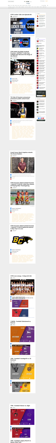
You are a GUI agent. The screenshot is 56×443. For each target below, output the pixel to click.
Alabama (13, 5)
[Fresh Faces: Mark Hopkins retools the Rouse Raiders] (22, 165)
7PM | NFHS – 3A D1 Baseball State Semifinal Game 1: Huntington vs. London (42, 78)
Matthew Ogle (14, 230)
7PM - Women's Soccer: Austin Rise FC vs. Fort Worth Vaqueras (41, 48)
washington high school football (27, 218)
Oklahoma (26, 5)
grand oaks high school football (27, 89)
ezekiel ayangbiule (30, 129)
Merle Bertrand (14, 155)
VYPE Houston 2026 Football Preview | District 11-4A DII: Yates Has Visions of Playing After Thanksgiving (22, 184)
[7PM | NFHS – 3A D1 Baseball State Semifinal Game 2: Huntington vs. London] (37, 68)
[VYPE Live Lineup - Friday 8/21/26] (22, 287)
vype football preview (21, 85)
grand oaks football (21, 89)
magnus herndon (30, 87)
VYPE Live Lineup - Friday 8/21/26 (21, 276)
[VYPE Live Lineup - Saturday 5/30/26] (37, 80)
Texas (11, 5)
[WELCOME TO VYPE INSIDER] (37, 109)
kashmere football (14, 220)
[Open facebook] (41, 5)
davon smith (22, 129)
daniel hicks (30, 220)
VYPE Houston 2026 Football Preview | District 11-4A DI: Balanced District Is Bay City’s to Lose (22, 227)
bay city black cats (24, 258)
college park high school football (15, 87)
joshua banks (21, 131)
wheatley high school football (25, 219)
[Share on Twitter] (10, 37)
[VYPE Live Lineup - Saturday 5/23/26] (37, 85)
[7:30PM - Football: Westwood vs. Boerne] (22, 334)
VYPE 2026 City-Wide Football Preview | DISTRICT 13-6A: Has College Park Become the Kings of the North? (21, 54)
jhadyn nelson (13, 131)
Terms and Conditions (41, 46)
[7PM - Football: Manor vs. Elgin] (22, 417)
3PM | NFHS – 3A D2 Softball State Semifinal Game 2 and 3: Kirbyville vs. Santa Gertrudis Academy (42, 88)
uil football (19, 255)
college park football (29, 86)
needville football (20, 259)
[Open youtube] (45, 5)
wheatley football (20, 219)
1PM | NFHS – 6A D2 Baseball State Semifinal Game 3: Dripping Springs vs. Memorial (42, 63)
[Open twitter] (43, 5)
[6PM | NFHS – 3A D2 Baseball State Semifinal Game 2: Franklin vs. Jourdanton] (37, 65)
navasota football (28, 258)
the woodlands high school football (15, 89)
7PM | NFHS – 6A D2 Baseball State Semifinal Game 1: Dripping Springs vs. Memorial (42, 83)
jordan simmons (17, 131)
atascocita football (14, 127)
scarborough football (22, 220)
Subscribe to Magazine (11, 1)
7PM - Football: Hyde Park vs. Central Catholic (30, 317)
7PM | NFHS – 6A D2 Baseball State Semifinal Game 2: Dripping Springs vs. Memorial (42, 71)
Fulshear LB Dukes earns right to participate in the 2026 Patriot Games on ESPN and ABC (42, 24)
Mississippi (23, 5)
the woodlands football (30, 88)
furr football (18, 220)
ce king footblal (21, 128)
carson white (17, 128)
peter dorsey (13, 221)
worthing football (31, 219)
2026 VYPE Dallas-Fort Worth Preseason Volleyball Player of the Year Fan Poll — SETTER (42, 16)
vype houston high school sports (15, 85)
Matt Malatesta (15, 100)
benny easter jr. (21, 127)
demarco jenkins (26, 129)
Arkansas (16, 5)
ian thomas (25, 130)
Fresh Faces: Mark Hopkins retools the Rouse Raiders (21, 153)
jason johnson (32, 130)
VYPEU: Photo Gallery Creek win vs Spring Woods (42, 106)
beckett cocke (18, 127)
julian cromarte (24, 131)
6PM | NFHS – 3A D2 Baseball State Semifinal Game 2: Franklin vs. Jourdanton (42, 66)
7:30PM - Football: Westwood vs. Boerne (20, 322)
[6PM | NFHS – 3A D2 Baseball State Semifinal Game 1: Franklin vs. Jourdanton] (37, 75)
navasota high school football (15, 259)
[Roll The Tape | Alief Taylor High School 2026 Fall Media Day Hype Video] (37, 25)
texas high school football (14, 255)
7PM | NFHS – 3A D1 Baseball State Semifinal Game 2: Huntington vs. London (42, 68)
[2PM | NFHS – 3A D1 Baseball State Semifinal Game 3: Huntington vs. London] (37, 60)
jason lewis (24, 221)
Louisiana (21, 5)
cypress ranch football (14, 129)
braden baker (25, 127)
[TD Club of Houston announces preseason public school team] (22, 110)
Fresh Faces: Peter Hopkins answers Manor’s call (42, 20)
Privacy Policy (37, 46)
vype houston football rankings (15, 256)
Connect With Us (41, 120)
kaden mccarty (28, 131)
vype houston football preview (27, 85)
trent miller (26, 88)
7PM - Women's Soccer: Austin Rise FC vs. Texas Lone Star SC (41, 53)
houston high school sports (14, 138)
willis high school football (18, 88)
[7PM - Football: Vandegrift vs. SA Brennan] (22, 371)
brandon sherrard (29, 127)
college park (24, 128)
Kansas (18, 5)
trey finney (27, 87)
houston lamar (21, 130)
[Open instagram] (44, 5)
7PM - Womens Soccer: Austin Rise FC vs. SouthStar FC (42, 56)
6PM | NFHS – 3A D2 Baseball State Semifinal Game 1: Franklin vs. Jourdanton (42, 75)
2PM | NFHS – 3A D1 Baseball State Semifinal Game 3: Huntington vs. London (42, 61)
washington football (21, 218)
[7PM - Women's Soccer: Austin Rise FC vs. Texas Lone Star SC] (37, 53)
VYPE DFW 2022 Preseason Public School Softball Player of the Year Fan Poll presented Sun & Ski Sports (42, 101)
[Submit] (47, 5)
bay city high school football (18, 258)
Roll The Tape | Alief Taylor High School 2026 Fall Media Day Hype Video (42, 26)
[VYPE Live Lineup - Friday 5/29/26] (37, 58)
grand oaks (13, 130)
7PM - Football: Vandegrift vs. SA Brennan (20, 359)
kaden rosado (32, 131)
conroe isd (26, 86)
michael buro (22, 88)
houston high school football (29, 255)
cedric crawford (20, 221)
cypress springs (18, 129)
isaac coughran (28, 130)
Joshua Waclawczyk (15, 16)
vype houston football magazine (15, 86)
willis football (13, 88)
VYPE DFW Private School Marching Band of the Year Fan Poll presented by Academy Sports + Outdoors (42, 104)
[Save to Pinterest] (10, 40)
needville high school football (25, 259)
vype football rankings (21, 256)
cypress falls (33, 128)
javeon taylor (17, 221)
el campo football (31, 259)
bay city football (13, 258)
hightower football (17, 130)
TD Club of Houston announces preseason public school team (20, 98)
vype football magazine (21, 86)
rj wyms (24, 87)
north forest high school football (15, 218)
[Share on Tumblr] (10, 38)
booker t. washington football (15, 219)
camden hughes (20, 87)
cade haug (33, 127)
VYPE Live (14, 277)
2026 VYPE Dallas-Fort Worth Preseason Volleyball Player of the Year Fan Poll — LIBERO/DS (42, 19)
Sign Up (44, 95)
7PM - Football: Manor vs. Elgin (20, 405)
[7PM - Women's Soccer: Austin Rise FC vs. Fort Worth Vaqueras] (37, 48)
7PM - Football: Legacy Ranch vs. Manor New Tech (20, 441)
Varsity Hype (29, 5)
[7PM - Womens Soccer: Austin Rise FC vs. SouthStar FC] (37, 55)
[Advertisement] (28, 9)
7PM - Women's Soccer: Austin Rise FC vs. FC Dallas (42, 50)
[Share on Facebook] (10, 35)
